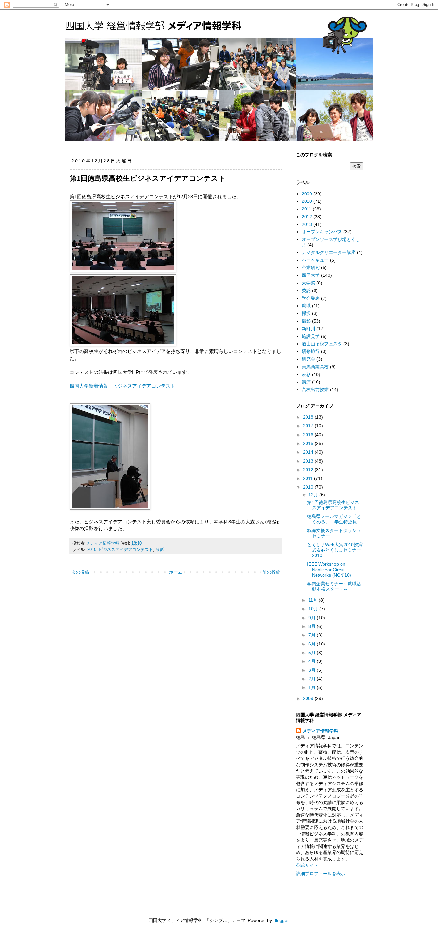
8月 (312, 626)
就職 (306, 305)
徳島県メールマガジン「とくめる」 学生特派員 (334, 519)
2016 (309, 434)
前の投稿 (271, 572)
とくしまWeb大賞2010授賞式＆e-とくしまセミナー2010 (335, 550)
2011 (306, 208)
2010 (91, 549)
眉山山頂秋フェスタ (322, 343)
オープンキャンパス (322, 231)
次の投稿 (80, 572)
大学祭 (308, 282)
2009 (307, 193)
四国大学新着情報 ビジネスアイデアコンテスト (122, 386)
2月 (312, 678)
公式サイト (307, 865)
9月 (312, 617)
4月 (312, 661)
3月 (312, 670)
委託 (306, 290)
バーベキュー (315, 260)
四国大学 (311, 275)
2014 (309, 452)
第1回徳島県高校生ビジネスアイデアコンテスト (333, 505)
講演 (306, 381)
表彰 (306, 374)
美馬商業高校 (315, 366)
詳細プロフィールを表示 (320, 873)
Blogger (281, 920)
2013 (307, 224)
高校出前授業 (315, 389)
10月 (313, 608)
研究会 (308, 359)
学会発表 (311, 298)
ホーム (175, 572)
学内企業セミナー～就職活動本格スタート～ (334, 586)
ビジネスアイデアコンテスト (126, 549)
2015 (309, 443)
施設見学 (311, 336)
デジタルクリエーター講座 (329, 252)
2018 (309, 417)
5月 (312, 652)
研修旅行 (311, 351)
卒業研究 (311, 267)
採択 (306, 313)
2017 (309, 425)
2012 (307, 216)
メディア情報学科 (320, 731)
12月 (313, 494)
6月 (312, 643)
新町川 (308, 328)
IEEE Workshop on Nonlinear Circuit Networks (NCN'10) (329, 570)
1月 (312, 687)
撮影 (160, 549)
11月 (313, 600)
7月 (312, 634)
